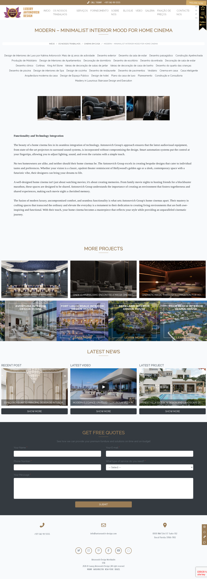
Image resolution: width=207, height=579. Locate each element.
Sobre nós (115, 12)
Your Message (22, 474)
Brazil (117, 569)
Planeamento (145, 75)
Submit (103, 504)
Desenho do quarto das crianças (173, 65)
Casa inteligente (189, 70)
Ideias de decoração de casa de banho (131, 65)
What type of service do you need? (126, 461)
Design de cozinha (76, 70)
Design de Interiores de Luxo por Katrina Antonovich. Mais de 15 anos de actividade (49, 55)
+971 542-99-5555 (112, 2)
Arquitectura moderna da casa (41, 75)
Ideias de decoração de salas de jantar (86, 65)
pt (196, 14)
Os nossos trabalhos (60, 12)
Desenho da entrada (151, 60)
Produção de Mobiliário (24, 60)
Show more (34, 411)
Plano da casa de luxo (123, 75)
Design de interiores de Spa (48, 70)
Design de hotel (100, 75)
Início (47, 10)
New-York (109, 569)
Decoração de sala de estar (180, 60)
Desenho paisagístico (161, 55)
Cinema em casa (169, 70)
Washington (98, 569)
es (196, 10)
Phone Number (23, 461)
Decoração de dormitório (97, 60)
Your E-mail (113, 447)
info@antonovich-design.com (103, 533)
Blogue (128, 10)
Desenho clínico (24, 65)
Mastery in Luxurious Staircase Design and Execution (103, 80)
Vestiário (152, 70)
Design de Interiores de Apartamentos (60, 60)
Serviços (82, 10)
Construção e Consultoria (168, 75)
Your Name (20, 447)
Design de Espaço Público (74, 75)
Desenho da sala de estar (133, 55)
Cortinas (40, 65)
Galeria (150, 10)
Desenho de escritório (126, 60)
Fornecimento (99, 10)
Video (139, 10)
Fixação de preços (164, 12)
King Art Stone (55, 65)
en (196, 7)
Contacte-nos (183, 12)
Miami (89, 569)
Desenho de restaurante (102, 70)
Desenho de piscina (20, 70)
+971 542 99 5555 (42, 534)
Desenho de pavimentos (131, 70)
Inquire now (196, 2)
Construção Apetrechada (189, 55)
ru (196, 18)
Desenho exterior (106, 55)
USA (103, 563)
